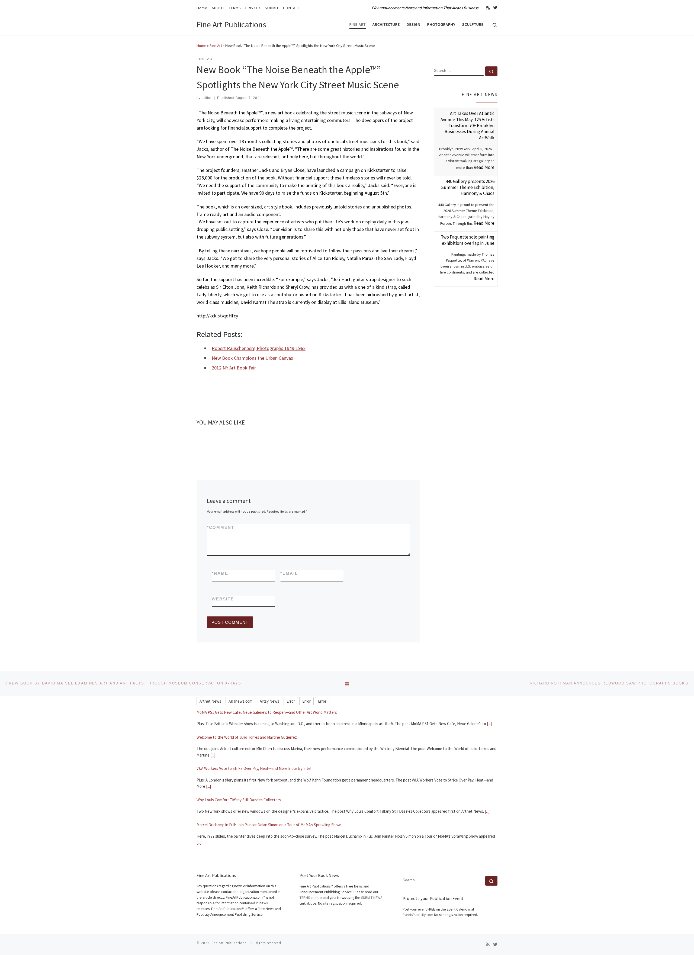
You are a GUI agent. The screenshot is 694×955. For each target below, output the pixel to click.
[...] (212, 730)
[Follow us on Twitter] (495, 8)
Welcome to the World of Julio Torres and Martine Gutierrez (247, 712)
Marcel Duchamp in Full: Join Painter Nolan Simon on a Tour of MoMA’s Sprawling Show (269, 799)
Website (223, 599)
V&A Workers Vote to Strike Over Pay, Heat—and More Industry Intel (254, 743)
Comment (220, 527)
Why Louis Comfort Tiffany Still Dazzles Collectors (239, 774)
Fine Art (216, 45)
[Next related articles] (414, 438)
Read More (484, 167)
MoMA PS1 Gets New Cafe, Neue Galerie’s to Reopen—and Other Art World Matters (267, 831)
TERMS (305, 897)
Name (220, 573)
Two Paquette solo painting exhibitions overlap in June (467, 240)
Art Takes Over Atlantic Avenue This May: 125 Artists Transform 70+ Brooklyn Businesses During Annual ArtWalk (467, 125)
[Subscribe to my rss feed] (488, 8)
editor (207, 98)
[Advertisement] (465, 378)
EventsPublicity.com (418, 914)
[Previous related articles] (401, 438)
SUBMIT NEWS (371, 897)
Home (201, 45)
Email (289, 573)
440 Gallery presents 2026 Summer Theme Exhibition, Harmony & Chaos (467, 187)
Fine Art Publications (228, 943)
